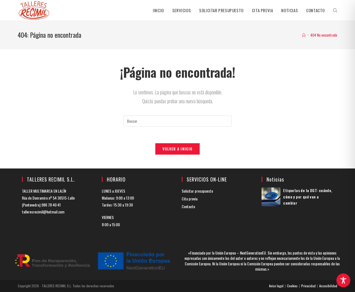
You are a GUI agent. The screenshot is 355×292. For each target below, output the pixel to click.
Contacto (188, 206)
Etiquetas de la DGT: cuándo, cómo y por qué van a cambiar (307, 196)
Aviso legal (276, 285)
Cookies (292, 285)
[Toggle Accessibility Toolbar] (343, 280)
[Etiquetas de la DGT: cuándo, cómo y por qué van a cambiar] (271, 196)
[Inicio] (304, 35)
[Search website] (335, 10)
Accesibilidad (328, 285)
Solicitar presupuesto (197, 191)
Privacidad (308, 285)
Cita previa (189, 199)
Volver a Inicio (178, 149)
